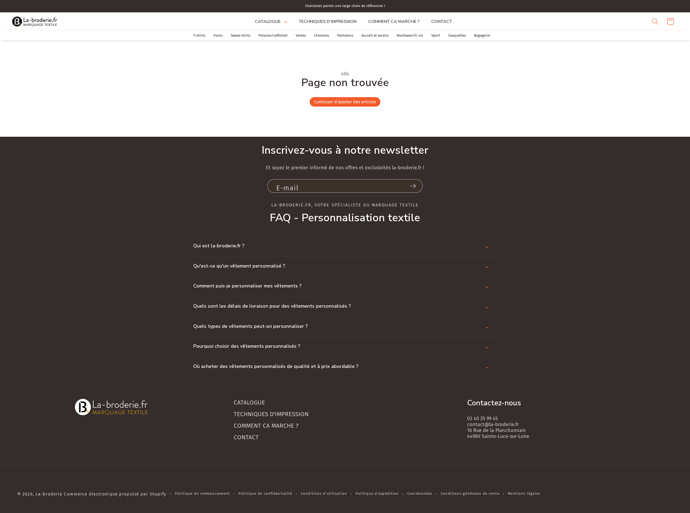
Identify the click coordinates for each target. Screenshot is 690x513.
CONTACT (246, 437)
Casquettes (457, 35)
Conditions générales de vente (470, 494)
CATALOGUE (249, 402)
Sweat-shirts (240, 35)
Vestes (301, 35)
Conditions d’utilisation (324, 494)
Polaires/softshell (273, 35)
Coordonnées (419, 494)
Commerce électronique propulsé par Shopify (115, 494)
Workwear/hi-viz (410, 35)
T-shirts (199, 35)
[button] (271, 21)
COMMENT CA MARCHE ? (266, 425)
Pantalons (345, 35)
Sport (435, 35)
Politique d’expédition (377, 494)
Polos (218, 35)
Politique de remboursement (202, 494)
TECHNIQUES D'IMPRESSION (271, 414)
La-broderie (49, 494)
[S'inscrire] (412, 186)
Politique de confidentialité (265, 494)
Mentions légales (524, 494)
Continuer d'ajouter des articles (345, 101)
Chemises (321, 35)
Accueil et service (375, 35)
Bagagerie (482, 35)
